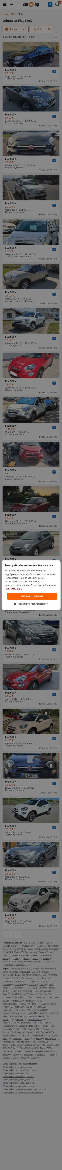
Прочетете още (13, 588)
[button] (31, 604)
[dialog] (31, 585)
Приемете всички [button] (32, 596)
